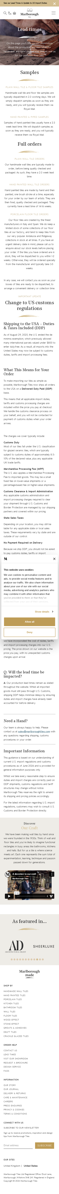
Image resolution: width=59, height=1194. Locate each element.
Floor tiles (10, 1016)
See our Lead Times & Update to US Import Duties (25, 3)
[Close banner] (54, 559)
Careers (8, 1101)
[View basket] (15, 13)
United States (31, 1165)
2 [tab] (14, 959)
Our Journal (11, 1089)
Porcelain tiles (13, 999)
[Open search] (5, 13)
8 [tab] (31, 959)
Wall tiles (9, 1012)
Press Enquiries (13, 1106)
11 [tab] (40, 959)
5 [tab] (23, 959)
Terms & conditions (15, 1114)
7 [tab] (29, 959)
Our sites (9, 1160)
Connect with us (13, 1123)
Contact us (10, 1050)
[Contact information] (9, 13)
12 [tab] (43, 959)
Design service (12, 1067)
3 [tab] (17, 959)
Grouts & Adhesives (15, 1028)
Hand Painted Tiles (14, 995)
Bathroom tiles (13, 1007)
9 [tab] (34, 959)
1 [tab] (12, 959)
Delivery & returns (15, 1093)
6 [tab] (26, 959)
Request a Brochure (16, 1063)
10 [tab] (37, 959)
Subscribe (44, 1145)
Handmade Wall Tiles (16, 991)
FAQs (6, 1071)
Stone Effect (11, 1024)
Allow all (29, 621)
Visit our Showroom (16, 1059)
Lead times (10, 1054)
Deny (29, 632)
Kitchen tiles (11, 1003)
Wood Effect (11, 1020)
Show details (42, 611)
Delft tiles (10, 1032)
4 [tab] (20, 959)
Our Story (10, 1085)
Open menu (54, 13)
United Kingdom (12, 1165)
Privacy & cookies (14, 1110)
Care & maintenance (15, 1097)
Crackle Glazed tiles (16, 1036)
